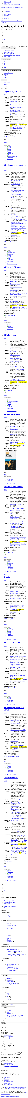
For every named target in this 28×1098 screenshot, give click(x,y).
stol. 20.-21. (14, 235)
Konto (5, 12)
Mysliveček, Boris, (15, 184)
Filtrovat (3, 910)
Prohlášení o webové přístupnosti (12, 4)
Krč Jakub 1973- (11, 970)
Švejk (14, 848)
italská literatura (21, 848)
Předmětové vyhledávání (10, 906)
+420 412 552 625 (7, 1063)
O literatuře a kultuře (13, 487)
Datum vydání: (7, 1004)
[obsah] (9, 147)
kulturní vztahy (21, 538)
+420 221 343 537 (7, 1035)
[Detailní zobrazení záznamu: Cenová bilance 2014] (9, 687)
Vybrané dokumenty (12, 161)
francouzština (10, 941)
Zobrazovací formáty (11, 70)
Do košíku (3, 80)
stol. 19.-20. (21, 379)
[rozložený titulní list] (12, 401)
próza (21, 847)
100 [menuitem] (5, 67)
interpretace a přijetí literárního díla (15, 954)
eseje (23, 445)
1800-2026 (10, 1004)
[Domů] (12, 7)
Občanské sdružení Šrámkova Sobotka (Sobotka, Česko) (17, 522)
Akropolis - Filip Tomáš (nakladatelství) (16, 527)
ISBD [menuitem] (5, 75)
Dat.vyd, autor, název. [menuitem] (9, 53)
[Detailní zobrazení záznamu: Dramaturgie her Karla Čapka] (12, 756)
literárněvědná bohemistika (17, 850)
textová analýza (14, 380)
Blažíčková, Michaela (15, 287)
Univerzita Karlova (15, 598)
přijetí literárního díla (12, 949)
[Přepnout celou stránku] (9, 322)
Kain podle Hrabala (12, 267)
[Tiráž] (9, 154)
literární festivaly (17, 542)
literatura (22, 126)
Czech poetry (14, 216)
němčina (9, 940)
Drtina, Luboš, (14, 434)
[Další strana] (9, 145)
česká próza (13, 304)
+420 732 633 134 (8, 1036)
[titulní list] (10, 254)
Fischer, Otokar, (14, 726)
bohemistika (13, 538)
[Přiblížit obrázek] (4, 322)
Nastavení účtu (7, 14)
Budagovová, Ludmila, (16, 504)
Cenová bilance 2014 (13, 643)
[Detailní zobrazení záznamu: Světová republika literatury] (11, 618)
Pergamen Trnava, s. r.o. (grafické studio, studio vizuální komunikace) (18, 295)
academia (9, 1010)
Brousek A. (14, 230)
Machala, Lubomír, (15, 659)
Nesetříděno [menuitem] (7, 56)
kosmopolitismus (14, 608)
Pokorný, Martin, (14, 429)
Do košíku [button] (10, 157)
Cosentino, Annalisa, (16, 799)
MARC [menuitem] (5, 77)
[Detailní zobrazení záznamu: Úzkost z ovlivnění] (10, 469)
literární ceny (13, 675)
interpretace (17, 123)
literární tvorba (14, 308)
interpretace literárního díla (13, 951)
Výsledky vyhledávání (9, 900)
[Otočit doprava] (6, 145)
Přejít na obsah (7, 2)
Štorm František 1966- (12, 964)
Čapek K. (16, 748)
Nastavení (9, 1096)
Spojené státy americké (12, 983)
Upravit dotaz (7, 903)
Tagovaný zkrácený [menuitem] (8, 73)
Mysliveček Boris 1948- (12, 968)
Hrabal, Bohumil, (14, 301)
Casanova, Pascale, (15, 591)
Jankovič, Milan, (14, 290)
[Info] (10, 322)
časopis (8, 917)
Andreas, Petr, (13, 101)
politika (12, 127)
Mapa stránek (7, 1077)
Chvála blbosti (11, 778)
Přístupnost (6, 1079)
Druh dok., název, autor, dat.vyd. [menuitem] (12, 55)
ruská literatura (22, 537)
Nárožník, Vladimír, (15, 355)
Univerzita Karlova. (16, 812)
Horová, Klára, (14, 104)
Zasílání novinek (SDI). (9, 902)
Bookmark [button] (10, 159)
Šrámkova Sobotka (15, 544)
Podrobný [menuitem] (6, 74)
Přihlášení (6, 18)
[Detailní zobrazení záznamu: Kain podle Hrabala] (9, 315)
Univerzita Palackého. (15, 667)
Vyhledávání (7, 11)
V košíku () (4, 22)
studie (25, 308)
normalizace (16, 126)
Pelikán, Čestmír (14, 593)
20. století (13, 214)
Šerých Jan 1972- (11, 967)
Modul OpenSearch (8, 1081)
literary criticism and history (19, 221)
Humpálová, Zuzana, (15, 107)
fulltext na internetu (11, 925)
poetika (17, 442)
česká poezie (21, 230)
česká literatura (15, 226)
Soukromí (6, 1080)
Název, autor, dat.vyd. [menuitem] (9, 52)
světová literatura (14, 605)
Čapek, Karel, (14, 741)
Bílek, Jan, (12, 513)
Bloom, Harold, (14, 426)
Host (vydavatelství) (16, 194)
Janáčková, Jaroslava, (15, 510)
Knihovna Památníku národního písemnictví (11, 21)
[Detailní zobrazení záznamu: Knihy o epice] (8, 390)
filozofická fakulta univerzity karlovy (16, 1016)
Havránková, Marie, (15, 284)
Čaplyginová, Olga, (16, 803)
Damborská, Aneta (15, 662)
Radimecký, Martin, (15, 723)
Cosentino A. (14, 851)
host (8, 1012)
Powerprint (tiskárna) (15, 114)
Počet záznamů (5, 59)
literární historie (19, 606)
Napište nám (7, 1083)
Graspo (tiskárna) (14, 361)
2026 (8, 993)
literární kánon (23, 608)
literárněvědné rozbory (16, 229)
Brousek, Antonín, (15, 209)
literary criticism (20, 219)
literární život (14, 228)
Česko (24, 233)
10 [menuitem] (4, 62)
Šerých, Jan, (13, 596)
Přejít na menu (7, 3)
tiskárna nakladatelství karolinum (15, 1015)
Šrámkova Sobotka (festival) (17, 508)
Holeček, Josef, (14, 366)
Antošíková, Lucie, (16, 180)
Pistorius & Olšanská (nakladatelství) (15, 111)
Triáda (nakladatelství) (15, 358)
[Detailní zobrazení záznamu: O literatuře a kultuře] (9, 552)
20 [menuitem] (4, 63)
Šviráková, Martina (15, 664)
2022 (8, 999)
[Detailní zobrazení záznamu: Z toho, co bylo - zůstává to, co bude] (13, 241)
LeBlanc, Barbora (14, 517)
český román (13, 379)
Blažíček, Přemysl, (14, 348)
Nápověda (6, 15)
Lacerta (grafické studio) (17, 818)
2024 (8, 996)
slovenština (9, 936)
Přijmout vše (4, 1096)
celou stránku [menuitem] (7, 82)
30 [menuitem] (4, 64)
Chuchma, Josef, (15, 187)
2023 (8, 997)
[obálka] (9, 146)
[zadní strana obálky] (12, 156)
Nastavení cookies (8, 1084)
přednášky (23, 544)
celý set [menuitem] (5, 84)
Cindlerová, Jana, (14, 720)
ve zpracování (10, 928)
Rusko (16, 539)
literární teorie (23, 442)
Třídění (8, 48)
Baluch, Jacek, (13, 281)
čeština (8, 935)
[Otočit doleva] (4, 145)
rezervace (9, 926)
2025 (8, 994)
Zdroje (5, 905)
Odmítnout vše (15, 1096)
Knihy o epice (10, 335)
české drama (13, 745)
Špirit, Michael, (14, 352)
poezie (12, 442)
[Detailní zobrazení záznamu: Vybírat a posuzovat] (9, 136)
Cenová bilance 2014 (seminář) (18, 656)
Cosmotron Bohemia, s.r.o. (18, 1088)
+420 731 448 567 (8, 1064)
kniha (8, 915)
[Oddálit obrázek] (6, 322)
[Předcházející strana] (7, 145)
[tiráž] (8, 258)
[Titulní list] (10, 153)
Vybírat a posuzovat (12, 91)
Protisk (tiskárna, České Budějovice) (17, 816)
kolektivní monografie (19, 681)
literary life (14, 218)
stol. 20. (21, 308)
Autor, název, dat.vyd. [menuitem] (9, 50)
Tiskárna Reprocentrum (17, 197)
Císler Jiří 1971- (10, 965)
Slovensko (9, 980)
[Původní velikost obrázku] (7, 322)
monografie (19, 128)
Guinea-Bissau (10, 981)
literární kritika (14, 123)
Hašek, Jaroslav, (20, 369)
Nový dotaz (6, 907)
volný (8, 923)
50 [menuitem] (4, 66)
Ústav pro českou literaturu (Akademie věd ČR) (17, 191)
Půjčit (5, 94)
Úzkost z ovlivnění (12, 414)
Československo (19, 127)
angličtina (9, 938)
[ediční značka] (11, 252)
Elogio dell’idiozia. (16, 821)
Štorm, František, (15, 809)
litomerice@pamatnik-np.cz (11, 1066)
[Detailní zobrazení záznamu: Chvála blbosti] (8, 861)
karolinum (9, 1013)
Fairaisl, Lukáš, (14, 518)
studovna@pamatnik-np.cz (11, 1038)
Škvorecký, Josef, (14, 374)
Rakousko (9, 984)
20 (4, 39)
